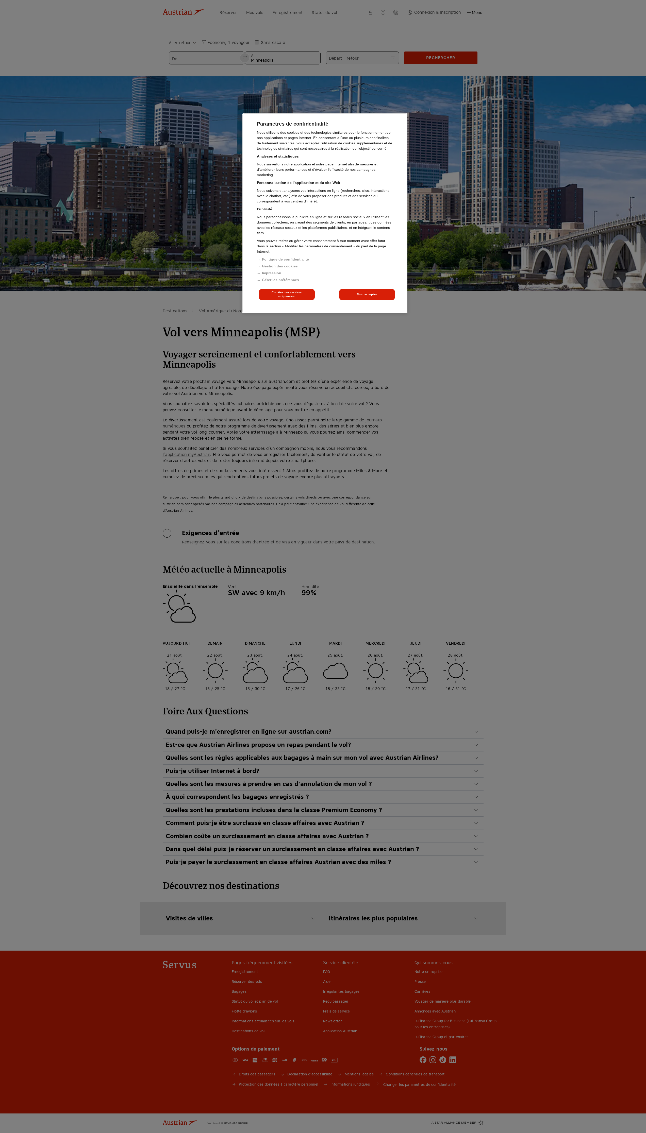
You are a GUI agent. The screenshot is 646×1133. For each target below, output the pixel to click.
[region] (324, 213)
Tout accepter (367, 294)
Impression (271, 273)
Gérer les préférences (280, 280)
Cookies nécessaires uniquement (287, 294)
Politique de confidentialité (285, 259)
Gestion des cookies (280, 266)
